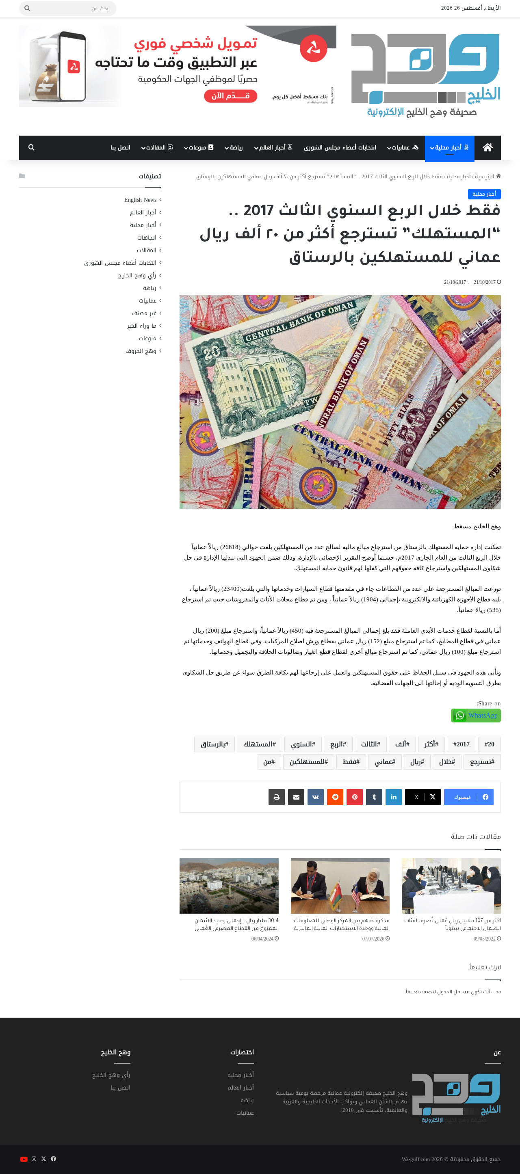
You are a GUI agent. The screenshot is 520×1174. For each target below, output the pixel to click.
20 (491, 744)
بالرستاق (213, 744)
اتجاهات (146, 238)
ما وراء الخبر (141, 326)
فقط (349, 761)
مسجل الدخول (453, 992)
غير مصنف (144, 313)
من (267, 761)
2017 (463, 744)
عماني (383, 761)
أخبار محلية (449, 147)
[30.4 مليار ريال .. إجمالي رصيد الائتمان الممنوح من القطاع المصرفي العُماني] (229, 886)
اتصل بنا (120, 147)
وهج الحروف (141, 351)
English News (140, 200)
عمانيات (402, 147)
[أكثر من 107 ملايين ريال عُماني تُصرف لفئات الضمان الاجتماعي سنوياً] (451, 886)
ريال (415, 761)
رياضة (236, 147)
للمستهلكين (307, 761)
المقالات (157, 147)
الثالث (369, 744)
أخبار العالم (273, 147)
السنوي (301, 744)
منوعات (198, 147)
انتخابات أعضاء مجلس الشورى (340, 147)
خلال (445, 761)
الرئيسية (485, 176)
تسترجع (480, 761)
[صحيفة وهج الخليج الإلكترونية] (426, 76)
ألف (400, 744)
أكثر (430, 744)
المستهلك (258, 744)
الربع (336, 744)
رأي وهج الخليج (137, 275)
